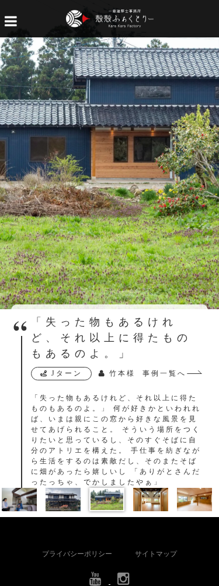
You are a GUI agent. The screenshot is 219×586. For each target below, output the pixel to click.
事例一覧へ (164, 373)
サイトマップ (156, 554)
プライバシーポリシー (77, 554)
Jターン (66, 373)
